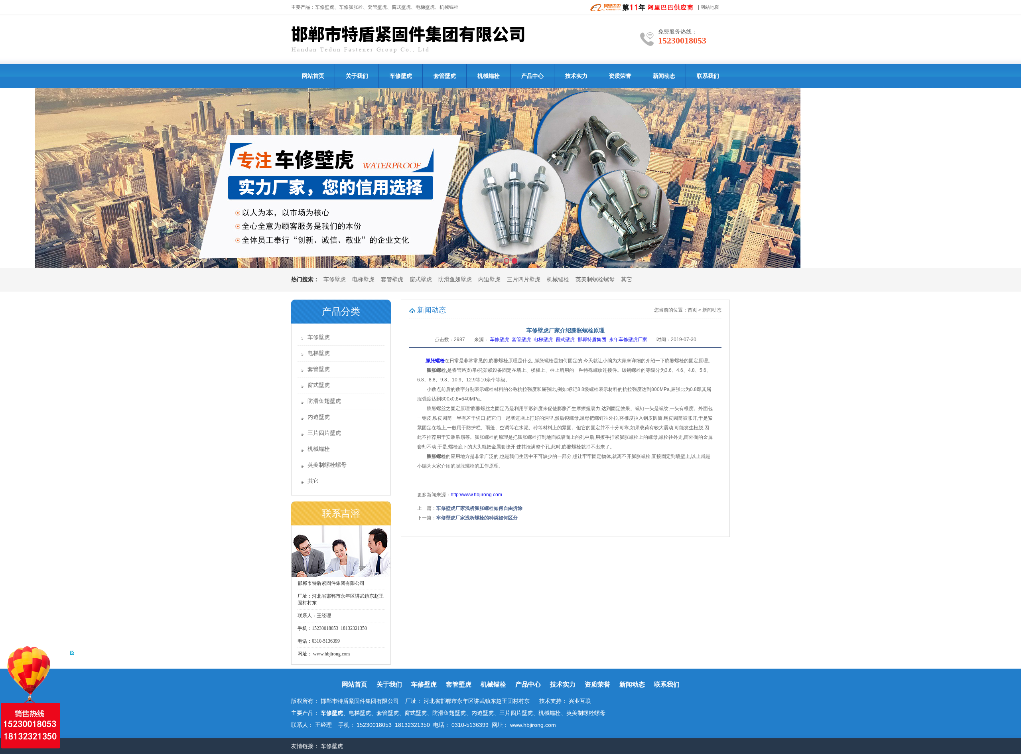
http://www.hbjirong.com (476, 494)
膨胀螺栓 (435, 360)
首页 (692, 310)
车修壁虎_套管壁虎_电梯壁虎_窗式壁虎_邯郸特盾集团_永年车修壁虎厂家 (568, 339)
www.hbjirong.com (331, 654)
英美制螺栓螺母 (595, 279)
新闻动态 (664, 76)
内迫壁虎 (489, 279)
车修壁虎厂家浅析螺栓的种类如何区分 (477, 518)
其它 (626, 279)
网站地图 (709, 7)
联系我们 (708, 76)
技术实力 (576, 76)
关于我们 (357, 76)
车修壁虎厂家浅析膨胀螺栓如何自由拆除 (479, 508)
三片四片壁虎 (523, 279)
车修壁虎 (324, 7)
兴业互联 (580, 701)
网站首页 (313, 76)
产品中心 (532, 76)
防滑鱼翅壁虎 (455, 279)
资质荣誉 (620, 76)
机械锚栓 (488, 76)
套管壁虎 (377, 7)
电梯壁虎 (363, 279)
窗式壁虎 (421, 279)
